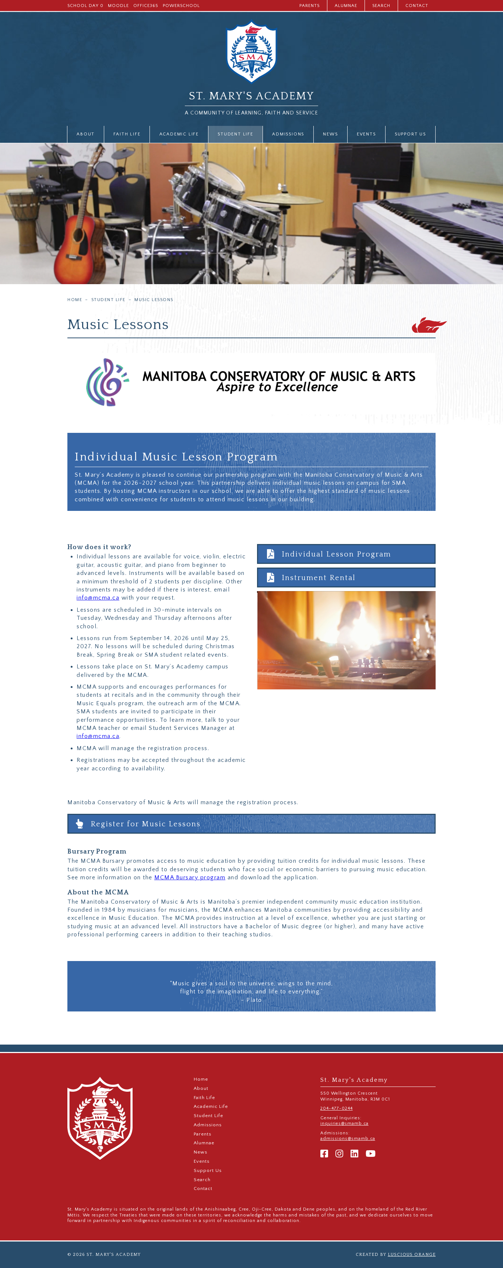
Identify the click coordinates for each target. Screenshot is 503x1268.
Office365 (145, 5)
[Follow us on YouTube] (371, 1154)
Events (366, 134)
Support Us (410, 134)
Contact (416, 5)
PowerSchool (181, 5)
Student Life (235, 134)
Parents (309, 5)
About (86, 134)
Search (381, 5)
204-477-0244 (336, 1108)
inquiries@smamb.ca (344, 1123)
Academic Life (179, 134)
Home (74, 300)
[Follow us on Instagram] (339, 1154)
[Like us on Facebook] (324, 1154)
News (330, 134)
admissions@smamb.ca (347, 1138)
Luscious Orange (412, 1254)
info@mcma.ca (98, 597)
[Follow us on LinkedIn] (354, 1154)
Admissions (288, 134)
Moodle (118, 5)
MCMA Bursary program (189, 877)
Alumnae (346, 5)
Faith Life (126, 134)
